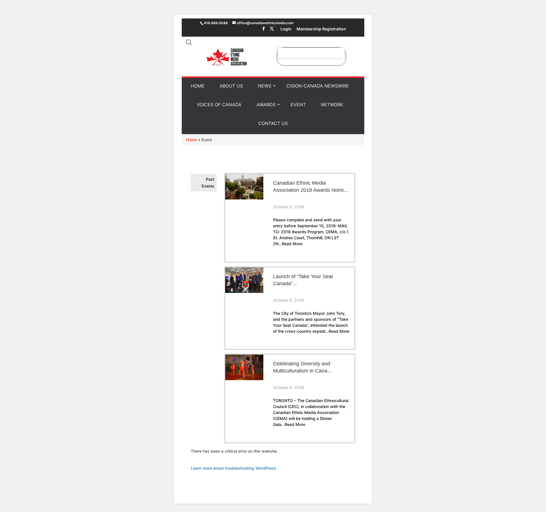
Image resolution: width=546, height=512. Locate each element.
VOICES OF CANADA (219, 104)
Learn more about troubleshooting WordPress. (234, 468)
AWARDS (266, 104)
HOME (197, 86)
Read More (292, 243)
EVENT (298, 104)
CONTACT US (273, 123)
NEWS (264, 86)
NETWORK (332, 104)
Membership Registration (321, 29)
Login (285, 29)
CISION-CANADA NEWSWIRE (317, 86)
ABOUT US (231, 86)
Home (191, 139)
